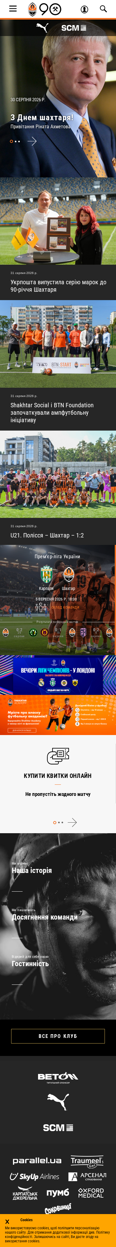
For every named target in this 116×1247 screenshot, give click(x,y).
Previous (44, 822)
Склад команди (65, 607)
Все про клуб (58, 1036)
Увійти (86, 10)
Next (32, 141)
